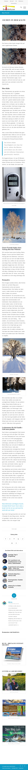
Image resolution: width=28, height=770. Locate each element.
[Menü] (24, 8)
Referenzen (21, 1)
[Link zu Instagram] (20, 766)
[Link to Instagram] (16, 543)
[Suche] (20, 8)
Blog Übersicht (5, 13)
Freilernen (6, 1)
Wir (16, 1)
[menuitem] (6, 1)
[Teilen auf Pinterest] (14, 539)
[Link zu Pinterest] (25, 766)
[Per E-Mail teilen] (12, 543)
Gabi (15, 529)
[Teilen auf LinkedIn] (18, 539)
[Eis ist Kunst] (14, 33)
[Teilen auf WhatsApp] (10, 539)
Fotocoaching (13, 3)
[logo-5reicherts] (11, 8)
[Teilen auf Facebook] (6, 539)
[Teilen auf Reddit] (23, 539)
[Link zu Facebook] (22, 766)
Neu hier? (12, 1)
